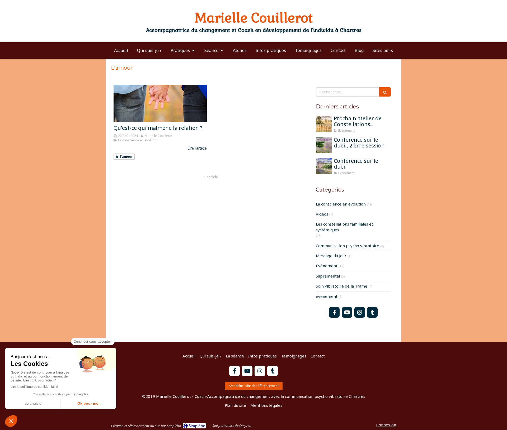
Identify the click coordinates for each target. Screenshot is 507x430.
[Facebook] (334, 312)
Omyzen (245, 425)
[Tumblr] (372, 312)
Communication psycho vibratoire (347, 245)
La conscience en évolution (341, 204)
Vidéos (322, 214)
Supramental (328, 276)
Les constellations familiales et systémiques (344, 226)
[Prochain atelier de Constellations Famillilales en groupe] (324, 124)
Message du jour (331, 255)
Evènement (326, 265)
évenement (326, 296)
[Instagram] (359, 312)
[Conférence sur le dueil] (324, 166)
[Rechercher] (385, 92)
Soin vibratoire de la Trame (341, 286)
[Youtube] (347, 312)
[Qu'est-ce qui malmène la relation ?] (160, 103)
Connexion (386, 424)
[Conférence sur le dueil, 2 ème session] (324, 145)
